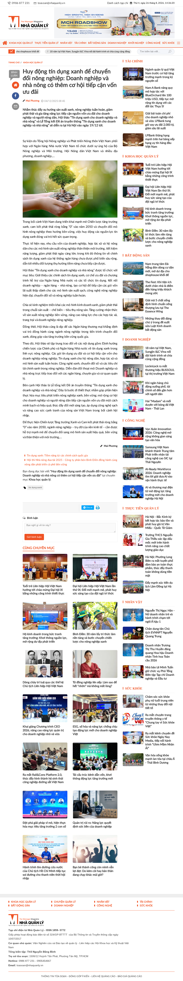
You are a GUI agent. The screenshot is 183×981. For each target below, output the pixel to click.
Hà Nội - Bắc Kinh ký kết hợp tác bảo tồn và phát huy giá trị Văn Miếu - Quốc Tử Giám (159, 522)
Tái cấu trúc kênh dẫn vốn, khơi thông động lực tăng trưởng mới (93, 776)
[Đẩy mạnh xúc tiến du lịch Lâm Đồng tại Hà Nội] (133, 587)
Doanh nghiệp (138, 339)
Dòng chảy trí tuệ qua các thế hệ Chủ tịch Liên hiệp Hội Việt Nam (43, 684)
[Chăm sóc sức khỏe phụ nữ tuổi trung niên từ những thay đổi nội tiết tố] (133, 701)
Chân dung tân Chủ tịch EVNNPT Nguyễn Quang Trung (158, 632)
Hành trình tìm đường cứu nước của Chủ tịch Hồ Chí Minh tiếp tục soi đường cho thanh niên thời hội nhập (44, 873)
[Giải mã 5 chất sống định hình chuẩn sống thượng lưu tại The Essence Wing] (133, 304)
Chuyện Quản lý (64, 902)
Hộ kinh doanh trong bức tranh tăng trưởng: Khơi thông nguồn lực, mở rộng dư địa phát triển (45, 638)
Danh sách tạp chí (117, 3)
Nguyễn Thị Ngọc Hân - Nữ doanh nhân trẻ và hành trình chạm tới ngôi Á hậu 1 (160, 616)
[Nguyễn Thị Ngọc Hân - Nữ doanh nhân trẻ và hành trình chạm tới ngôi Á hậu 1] (133, 614)
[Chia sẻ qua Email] (15, 106)
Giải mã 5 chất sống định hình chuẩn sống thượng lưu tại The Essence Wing (158, 306)
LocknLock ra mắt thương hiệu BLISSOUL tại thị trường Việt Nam (159, 370)
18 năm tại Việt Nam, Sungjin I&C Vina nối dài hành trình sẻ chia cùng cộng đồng (67, 52)
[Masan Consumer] (114, 22)
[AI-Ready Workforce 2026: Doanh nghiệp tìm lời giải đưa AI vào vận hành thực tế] (133, 473)
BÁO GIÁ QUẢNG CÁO (130, 976)
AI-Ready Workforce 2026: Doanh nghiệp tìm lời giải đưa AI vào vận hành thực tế (158, 475)
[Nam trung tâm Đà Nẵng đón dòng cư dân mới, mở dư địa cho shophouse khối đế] (133, 268)
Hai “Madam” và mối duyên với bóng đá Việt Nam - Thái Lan (159, 405)
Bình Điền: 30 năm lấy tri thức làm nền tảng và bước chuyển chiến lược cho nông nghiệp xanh (94, 638)
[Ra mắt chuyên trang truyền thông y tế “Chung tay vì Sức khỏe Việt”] (133, 719)
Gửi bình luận (34, 537)
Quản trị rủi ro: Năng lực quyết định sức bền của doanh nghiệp (92, 824)
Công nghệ (135, 420)
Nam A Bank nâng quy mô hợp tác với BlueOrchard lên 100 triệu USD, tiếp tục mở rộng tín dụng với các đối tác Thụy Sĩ (159, 97)
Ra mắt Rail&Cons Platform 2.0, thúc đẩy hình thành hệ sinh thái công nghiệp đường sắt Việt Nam (43, 778)
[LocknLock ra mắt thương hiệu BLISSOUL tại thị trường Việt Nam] (133, 370)
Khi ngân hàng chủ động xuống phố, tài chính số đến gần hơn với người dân (158, 389)
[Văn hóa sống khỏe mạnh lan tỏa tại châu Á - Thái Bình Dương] (133, 759)
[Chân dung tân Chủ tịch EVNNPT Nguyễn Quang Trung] (133, 633)
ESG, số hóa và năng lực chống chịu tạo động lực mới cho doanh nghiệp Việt (95, 730)
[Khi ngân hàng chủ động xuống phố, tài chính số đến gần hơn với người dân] (133, 387)
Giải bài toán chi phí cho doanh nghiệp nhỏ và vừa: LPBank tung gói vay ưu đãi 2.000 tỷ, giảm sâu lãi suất (159, 121)
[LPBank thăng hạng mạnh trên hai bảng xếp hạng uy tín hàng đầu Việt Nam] (133, 139)
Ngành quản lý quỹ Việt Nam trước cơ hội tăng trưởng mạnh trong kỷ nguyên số (159, 75)
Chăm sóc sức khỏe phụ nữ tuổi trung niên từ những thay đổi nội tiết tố (159, 702)
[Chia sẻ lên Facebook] (15, 95)
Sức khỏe (133, 688)
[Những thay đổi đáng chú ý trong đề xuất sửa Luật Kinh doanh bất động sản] (133, 322)
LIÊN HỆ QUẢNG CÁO (103, 976)
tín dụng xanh (35, 487)
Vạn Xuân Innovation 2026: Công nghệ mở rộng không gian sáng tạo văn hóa (158, 435)
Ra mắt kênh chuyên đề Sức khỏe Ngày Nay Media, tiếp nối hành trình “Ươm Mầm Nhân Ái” (159, 741)
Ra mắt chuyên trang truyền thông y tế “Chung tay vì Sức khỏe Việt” (159, 721)
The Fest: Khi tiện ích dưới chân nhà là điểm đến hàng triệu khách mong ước (159, 288)
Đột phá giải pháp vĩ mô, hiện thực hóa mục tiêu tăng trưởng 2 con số (44, 824)
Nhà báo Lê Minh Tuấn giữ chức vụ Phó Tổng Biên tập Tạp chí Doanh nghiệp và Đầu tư (159, 673)
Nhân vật (133, 602)
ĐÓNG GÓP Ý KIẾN (79, 976)
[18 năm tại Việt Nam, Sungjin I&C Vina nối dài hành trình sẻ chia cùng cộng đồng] (133, 352)
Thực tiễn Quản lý (142, 508)
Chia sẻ (89, 508)
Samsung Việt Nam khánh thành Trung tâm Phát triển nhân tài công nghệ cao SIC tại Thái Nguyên (159, 455)
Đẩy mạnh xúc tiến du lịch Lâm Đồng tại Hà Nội (159, 586)
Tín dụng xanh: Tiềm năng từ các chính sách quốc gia (57, 455)
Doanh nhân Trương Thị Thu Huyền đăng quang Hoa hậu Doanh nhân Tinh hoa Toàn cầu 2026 (159, 653)
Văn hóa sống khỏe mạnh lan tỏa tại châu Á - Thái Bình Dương (160, 759)
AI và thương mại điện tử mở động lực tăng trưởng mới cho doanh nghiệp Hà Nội (159, 493)
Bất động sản (137, 255)
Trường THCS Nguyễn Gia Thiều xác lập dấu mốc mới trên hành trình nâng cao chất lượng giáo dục (159, 542)
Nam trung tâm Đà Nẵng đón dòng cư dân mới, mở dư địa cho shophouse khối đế (159, 269)
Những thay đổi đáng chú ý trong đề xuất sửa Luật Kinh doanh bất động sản (158, 324)
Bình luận (14, 74)
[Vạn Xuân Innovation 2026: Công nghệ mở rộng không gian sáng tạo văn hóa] (133, 433)
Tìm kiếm (169, 51)
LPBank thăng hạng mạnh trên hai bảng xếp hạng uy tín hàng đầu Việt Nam (160, 141)
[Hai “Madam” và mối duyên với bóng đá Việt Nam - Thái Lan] (133, 405)
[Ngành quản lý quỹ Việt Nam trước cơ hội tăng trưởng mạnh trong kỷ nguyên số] (133, 73)
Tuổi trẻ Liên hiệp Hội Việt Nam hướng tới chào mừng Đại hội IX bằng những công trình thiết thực (43, 590)
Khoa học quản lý (142, 156)
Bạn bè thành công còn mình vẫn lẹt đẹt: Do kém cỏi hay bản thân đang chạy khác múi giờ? (93, 871)
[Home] (15, 85)
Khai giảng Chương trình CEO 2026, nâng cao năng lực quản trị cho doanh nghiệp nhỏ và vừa (43, 730)
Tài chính (134, 61)
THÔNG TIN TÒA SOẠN (53, 976)
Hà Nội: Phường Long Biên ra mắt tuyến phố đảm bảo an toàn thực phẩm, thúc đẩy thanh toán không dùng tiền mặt (159, 566)
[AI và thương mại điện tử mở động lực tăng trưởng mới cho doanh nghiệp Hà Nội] (133, 491)
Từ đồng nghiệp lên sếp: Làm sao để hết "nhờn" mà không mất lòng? (95, 684)
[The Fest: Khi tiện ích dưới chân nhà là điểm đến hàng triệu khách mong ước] (133, 286)
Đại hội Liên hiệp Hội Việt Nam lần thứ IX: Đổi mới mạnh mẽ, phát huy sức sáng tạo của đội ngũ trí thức (95, 590)
